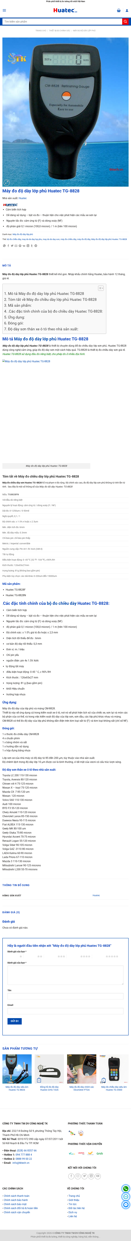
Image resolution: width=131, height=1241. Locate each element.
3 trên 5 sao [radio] (51, 956)
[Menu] (4, 10)
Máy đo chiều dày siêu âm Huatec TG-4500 (114, 1088)
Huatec (23, 198)
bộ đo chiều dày (14, 239)
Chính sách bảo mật (15, 1204)
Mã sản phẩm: (20, 305)
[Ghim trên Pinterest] (20, 245)
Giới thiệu (74, 1200)
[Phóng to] (7, 183)
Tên (9, 990)
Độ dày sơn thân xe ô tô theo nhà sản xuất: (43, 329)
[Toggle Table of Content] (99, 288)
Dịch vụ (73, 1212)
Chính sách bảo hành (16, 1200)
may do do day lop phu (32, 239)
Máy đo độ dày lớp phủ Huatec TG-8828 (109, 239)
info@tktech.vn (20, 1162)
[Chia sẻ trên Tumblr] (32, 245)
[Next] (128, 1079)
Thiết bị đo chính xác (59, 31)
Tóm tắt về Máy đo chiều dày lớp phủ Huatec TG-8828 (52, 299)
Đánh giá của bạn (17, 951)
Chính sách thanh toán (16, 1195)
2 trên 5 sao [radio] (30, 956)
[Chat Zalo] (125, 1196)
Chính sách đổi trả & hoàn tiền (21, 1208)
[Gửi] (125, 21)
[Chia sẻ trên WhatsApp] (4, 245)
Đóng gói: (16, 323)
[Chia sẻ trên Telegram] (36, 245)
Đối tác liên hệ (77, 1208)
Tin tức (73, 1204)
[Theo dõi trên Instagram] (78, 1176)
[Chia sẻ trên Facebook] (8, 245)
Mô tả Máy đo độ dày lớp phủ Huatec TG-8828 (46, 294)
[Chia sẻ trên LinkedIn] (28, 245)
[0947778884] (125, 1188)
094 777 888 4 (24, 1154)
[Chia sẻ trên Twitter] (12, 245)
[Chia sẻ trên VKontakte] (24, 245)
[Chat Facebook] (125, 1204)
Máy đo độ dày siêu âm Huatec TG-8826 (17, 1088)
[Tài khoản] (127, 10)
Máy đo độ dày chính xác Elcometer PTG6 (81, 1088)
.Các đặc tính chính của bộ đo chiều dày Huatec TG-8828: (55, 311)
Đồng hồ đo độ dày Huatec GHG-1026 (49, 1088)
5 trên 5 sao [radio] (99, 956)
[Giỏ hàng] (119, 10)
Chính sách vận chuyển (17, 1212)
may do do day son (51, 239)
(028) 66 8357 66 (27, 1150)
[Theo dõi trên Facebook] (71, 1176)
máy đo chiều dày (68, 239)
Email (10, 1005)
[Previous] (2, 1079)
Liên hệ (73, 1216)
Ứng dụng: (16, 317)
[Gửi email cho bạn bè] (16, 245)
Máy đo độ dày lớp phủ (84, 31)
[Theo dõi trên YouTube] (98, 1176)
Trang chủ (40, 31)
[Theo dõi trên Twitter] (84, 1176)
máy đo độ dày (83, 239)
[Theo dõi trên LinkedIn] (91, 1176)
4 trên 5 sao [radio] (73, 956)
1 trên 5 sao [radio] (12, 956)
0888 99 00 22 (24, 1158)
